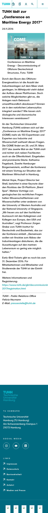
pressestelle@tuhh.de (23, 303)
